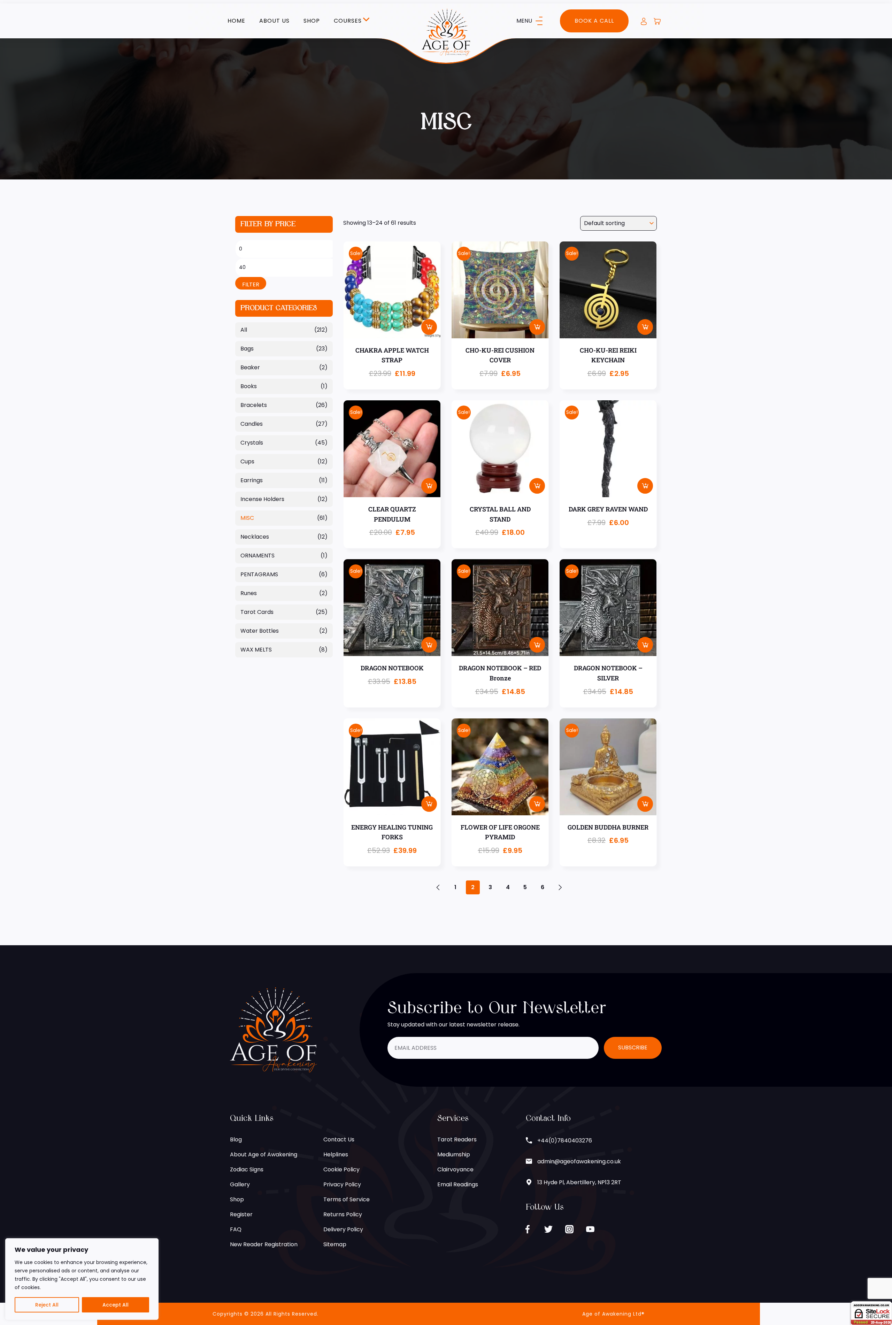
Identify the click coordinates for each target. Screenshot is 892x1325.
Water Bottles (259, 631)
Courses (348, 21)
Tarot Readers (457, 1139)
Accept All (115, 1304)
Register (241, 1214)
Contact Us (338, 1139)
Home (236, 21)
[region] (82, 1279)
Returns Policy (342, 1214)
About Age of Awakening (263, 1154)
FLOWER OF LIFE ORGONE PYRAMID (500, 832)
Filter (250, 284)
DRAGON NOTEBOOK (392, 668)
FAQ (235, 1229)
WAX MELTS (256, 650)
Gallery (240, 1184)
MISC (247, 518)
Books (248, 386)
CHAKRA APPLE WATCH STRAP (392, 355)
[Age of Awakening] (446, 32)
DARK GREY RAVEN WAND (608, 509)
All (243, 330)
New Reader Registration (264, 1244)
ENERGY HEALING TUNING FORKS (392, 832)
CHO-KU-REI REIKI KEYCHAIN (608, 355)
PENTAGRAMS (259, 574)
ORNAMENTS (257, 556)
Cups (247, 461)
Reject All (47, 1304)
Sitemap (334, 1244)
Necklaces (254, 537)
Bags (247, 349)
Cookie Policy (341, 1169)
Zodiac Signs (246, 1169)
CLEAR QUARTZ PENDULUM (392, 514)
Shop (311, 21)
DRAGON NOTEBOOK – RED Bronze (500, 673)
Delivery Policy (343, 1229)
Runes (248, 593)
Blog (236, 1139)
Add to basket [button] (429, 327)
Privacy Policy (342, 1184)
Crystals (251, 443)
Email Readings (457, 1184)
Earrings (251, 480)
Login (644, 21)
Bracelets (253, 405)
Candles (251, 424)
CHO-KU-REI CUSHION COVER (500, 355)
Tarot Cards (257, 612)
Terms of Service (346, 1199)
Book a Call (594, 21)
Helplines (335, 1154)
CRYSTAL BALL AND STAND (500, 514)
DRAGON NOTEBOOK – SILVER (608, 673)
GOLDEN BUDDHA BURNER (608, 827)
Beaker (250, 367)
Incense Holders (262, 499)
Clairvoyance (455, 1169)
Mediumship (453, 1154)
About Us (274, 21)
